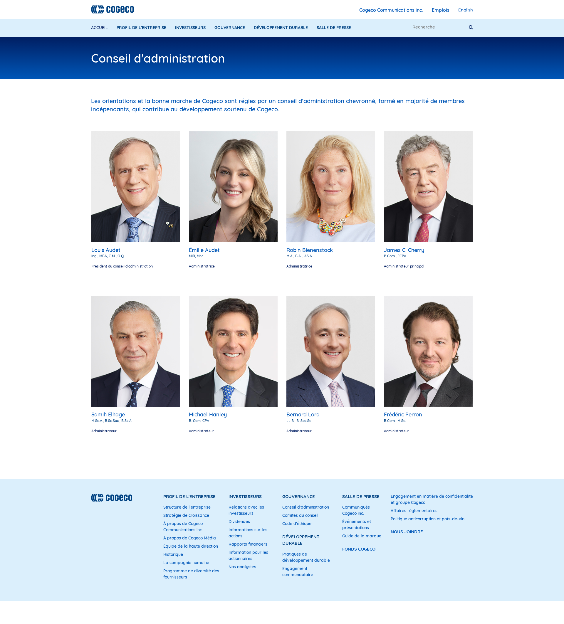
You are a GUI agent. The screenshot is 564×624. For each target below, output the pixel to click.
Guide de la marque (361, 536)
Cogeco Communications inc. (391, 10)
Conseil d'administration (305, 507)
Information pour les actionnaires (248, 555)
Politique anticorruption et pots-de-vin (427, 519)
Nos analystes (242, 566)
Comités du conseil (300, 515)
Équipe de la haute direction (190, 546)
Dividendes (239, 521)
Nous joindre (407, 531)
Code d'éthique (296, 523)
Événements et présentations (356, 524)
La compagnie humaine (186, 562)
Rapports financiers (248, 544)
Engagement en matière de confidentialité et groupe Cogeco (432, 499)
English (465, 10)
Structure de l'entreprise (187, 507)
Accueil (99, 27)
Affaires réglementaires (414, 510)
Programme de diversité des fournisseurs (191, 574)
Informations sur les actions (248, 533)
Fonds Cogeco (358, 549)
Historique (173, 554)
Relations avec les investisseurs (246, 510)
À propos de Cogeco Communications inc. (183, 526)
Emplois (440, 10)
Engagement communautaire (297, 571)
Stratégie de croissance (186, 515)
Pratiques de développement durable (306, 557)
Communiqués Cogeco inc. (356, 510)
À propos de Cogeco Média (189, 538)
